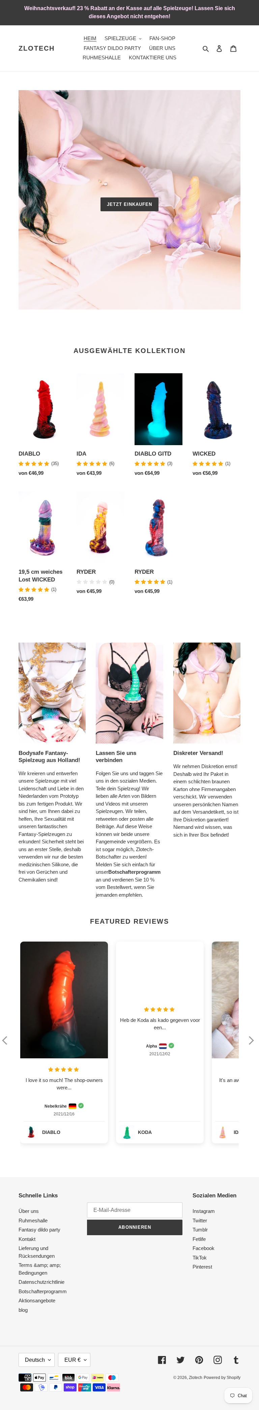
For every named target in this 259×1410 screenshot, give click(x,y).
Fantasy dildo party (39, 1229)
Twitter (200, 1220)
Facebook (203, 1248)
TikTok (200, 1257)
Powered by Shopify (222, 1377)
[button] (7, 1044)
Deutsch (35, 1360)
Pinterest (202, 1267)
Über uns (29, 1211)
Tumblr (200, 1229)
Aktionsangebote (37, 1300)
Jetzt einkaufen (129, 204)
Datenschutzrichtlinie (41, 1282)
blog (23, 1310)
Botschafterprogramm (43, 1291)
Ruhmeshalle (33, 1220)
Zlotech (37, 48)
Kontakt (27, 1239)
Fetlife (199, 1239)
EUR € (72, 1360)
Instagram (204, 1211)
